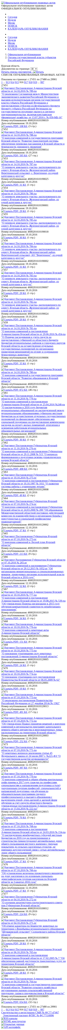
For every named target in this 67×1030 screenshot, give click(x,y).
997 (42, 82)
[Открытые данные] (12, 1024)
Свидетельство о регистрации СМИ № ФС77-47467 (30, 1012)
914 (12, 82)
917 (26, 82)
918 (31, 82)
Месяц (11, 22)
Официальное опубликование (24, 54)
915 (17, 82)
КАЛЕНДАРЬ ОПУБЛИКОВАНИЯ (28, 28)
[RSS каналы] (9, 1018)
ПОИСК (12, 25)
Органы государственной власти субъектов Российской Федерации (32, 59)
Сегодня (12, 17)
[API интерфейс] (11, 1027)
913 (8, 82)
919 (35, 82)
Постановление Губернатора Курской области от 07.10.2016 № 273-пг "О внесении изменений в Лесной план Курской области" (29, 540)
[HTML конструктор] (13, 1021)
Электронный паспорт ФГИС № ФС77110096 (28, 1015)
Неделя (12, 20)
